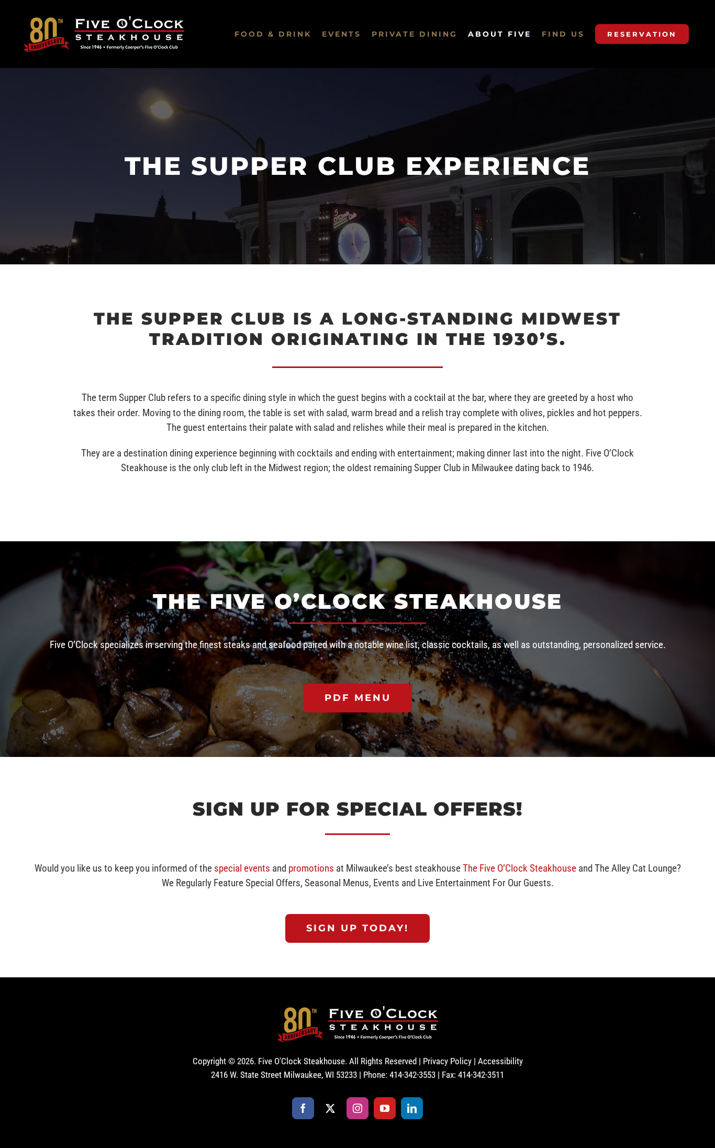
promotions (311, 868)
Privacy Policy (447, 1061)
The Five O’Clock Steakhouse (519, 868)
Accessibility (500, 1061)
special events (242, 868)
